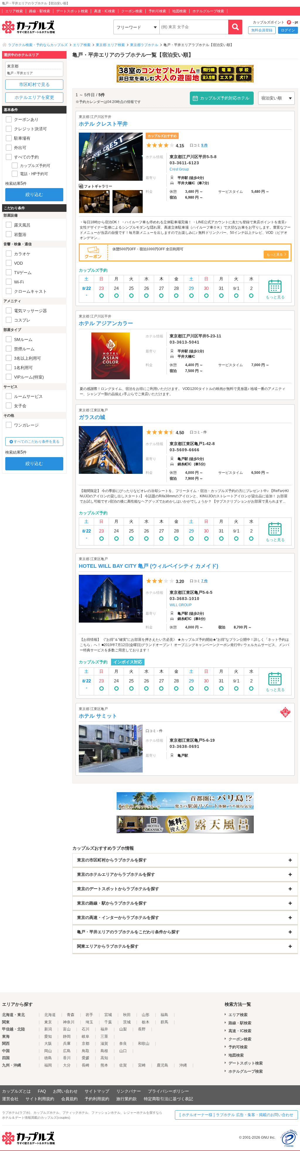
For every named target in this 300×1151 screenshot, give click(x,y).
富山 (67, 1029)
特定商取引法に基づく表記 (168, 1098)
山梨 (123, 1029)
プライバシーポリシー (168, 1091)
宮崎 (142, 1065)
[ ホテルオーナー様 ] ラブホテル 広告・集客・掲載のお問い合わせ (236, 1115)
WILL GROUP (181, 605)
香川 (67, 1058)
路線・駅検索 (39, 11)
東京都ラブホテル (144, 45)
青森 (70, 1015)
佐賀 (123, 1065)
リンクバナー (128, 1091)
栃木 (145, 1022)
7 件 (204, 581)
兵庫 (67, 1043)
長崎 (85, 1065)
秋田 (127, 1015)
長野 (142, 1029)
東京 (48, 1022)
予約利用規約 (97, 1098)
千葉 (108, 1022)
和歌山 (143, 1043)
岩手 (89, 1015)
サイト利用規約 (39, 1098)
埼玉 (89, 1022)
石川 (85, 1029)
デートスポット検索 (72, 11)
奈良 (123, 1043)
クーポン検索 (131, 11)
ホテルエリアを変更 (34, 97)
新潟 (48, 1029)
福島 (164, 1015)
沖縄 (183, 1065)
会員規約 (69, 1098)
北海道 (50, 1015)
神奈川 (68, 1022)
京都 (85, 1043)
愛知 (48, 1036)
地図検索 (179, 11)
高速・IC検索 (104, 11)
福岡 (48, 1065)
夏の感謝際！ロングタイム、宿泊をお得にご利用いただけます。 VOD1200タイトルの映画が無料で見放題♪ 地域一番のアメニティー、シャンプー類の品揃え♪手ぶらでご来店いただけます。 (182, 391)
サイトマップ (97, 1091)
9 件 (204, 145)
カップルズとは (16, 1091)
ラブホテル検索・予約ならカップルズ (38, 45)
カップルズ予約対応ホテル (224, 98)
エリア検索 (14, 11)
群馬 (164, 1022)
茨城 (127, 1022)
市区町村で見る (34, 84)
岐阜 (85, 1036)
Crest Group (179, 169)
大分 (67, 1065)
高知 (104, 1058)
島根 (104, 1051)
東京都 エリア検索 (110, 45)
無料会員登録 (261, 30)
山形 (145, 1015)
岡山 (48, 1051)
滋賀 (104, 1043)
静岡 (67, 1036)
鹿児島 (162, 1065)
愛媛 (85, 1058)
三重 (104, 1036)
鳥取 (85, 1051)
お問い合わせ (65, 1091)
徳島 (48, 1058)
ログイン (288, 30)
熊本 (104, 1065)
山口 (123, 1051)
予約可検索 (157, 11)
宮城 (108, 1015)
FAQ (42, 1091)
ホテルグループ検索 (208, 11)
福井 (104, 1029)
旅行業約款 (126, 1098)
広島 (67, 1051)
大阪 (48, 1043)
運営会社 (10, 1098)
